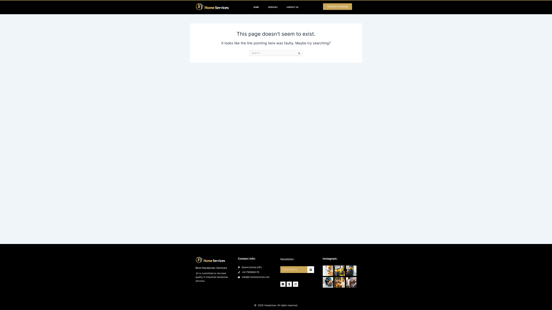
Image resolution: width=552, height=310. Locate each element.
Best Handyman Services (211, 267)
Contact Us (292, 7)
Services (273, 7)
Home (256, 7)
